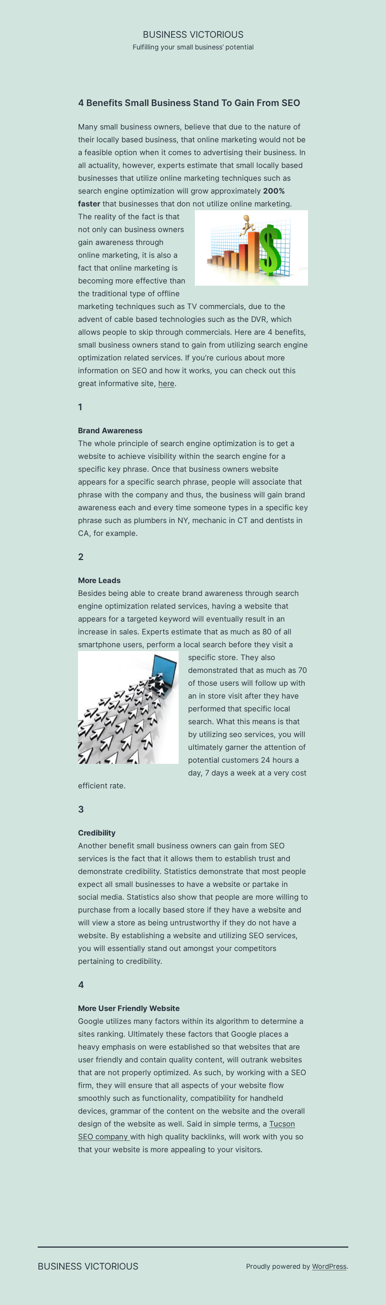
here (166, 383)
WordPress (329, 1266)
